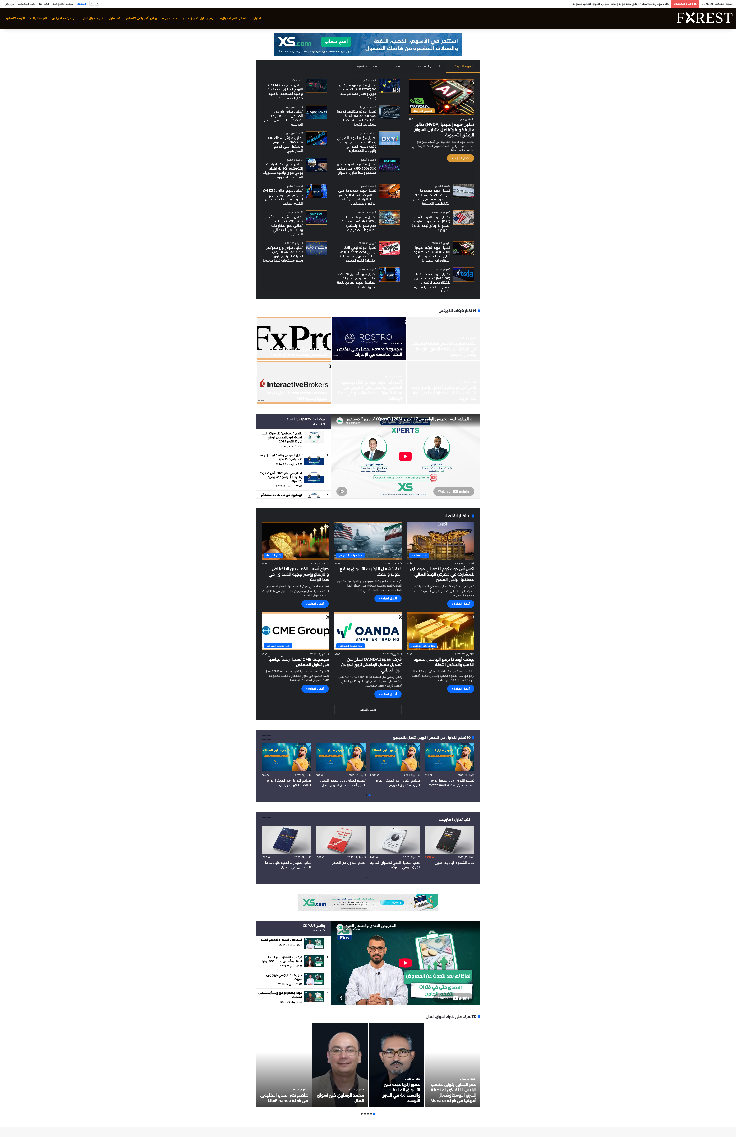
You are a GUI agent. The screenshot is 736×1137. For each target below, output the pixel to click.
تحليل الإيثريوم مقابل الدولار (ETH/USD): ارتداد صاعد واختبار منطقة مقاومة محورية (620, 3)
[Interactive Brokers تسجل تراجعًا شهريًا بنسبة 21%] (294, 382)
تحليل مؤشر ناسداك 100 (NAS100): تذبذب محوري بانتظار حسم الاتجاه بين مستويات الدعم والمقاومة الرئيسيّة (431, 282)
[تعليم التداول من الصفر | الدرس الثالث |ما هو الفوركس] (286, 757)
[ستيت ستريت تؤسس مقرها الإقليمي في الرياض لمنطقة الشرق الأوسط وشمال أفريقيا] (443, 338)
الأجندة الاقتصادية (15, 18)
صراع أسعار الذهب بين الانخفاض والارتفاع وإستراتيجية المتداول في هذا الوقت (299, 574)
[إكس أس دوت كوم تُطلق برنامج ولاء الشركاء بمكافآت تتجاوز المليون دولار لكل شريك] (443, 382)
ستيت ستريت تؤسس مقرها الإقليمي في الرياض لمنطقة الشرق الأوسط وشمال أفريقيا (443, 349)
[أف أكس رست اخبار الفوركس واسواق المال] (704, 18)
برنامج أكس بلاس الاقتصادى (141, 18)
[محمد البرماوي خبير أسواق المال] (340, 1065)
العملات (398, 66)
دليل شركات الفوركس (64, 18)
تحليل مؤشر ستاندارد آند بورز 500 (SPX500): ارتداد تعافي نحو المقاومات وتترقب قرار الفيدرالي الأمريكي (283, 225)
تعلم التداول (171, 18)
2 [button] (366, 795)
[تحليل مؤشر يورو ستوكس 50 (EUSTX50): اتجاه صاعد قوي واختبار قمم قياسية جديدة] (389, 86)
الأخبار (257, 18)
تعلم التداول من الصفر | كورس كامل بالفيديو (430, 737)
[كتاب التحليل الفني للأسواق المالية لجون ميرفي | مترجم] (395, 840)
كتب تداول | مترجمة (455, 819)
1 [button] (369, 795)
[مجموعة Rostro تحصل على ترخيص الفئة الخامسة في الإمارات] (369, 338)
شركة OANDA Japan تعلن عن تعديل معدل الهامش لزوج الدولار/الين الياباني (371, 664)
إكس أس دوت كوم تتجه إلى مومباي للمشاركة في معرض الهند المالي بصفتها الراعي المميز (442, 574)
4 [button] (365, 1114)
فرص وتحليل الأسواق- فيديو (199, 18)
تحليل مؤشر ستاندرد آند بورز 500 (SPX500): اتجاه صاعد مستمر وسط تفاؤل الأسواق (356, 169)
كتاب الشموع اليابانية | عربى (454, 863)
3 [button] (368, 1114)
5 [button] (362, 1114)
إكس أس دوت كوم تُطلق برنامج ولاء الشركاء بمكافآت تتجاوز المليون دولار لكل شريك (443, 393)
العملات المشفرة (369, 66)
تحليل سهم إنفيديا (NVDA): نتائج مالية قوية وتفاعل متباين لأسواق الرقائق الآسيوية (444, 129)
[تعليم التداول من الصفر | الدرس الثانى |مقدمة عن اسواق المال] (341, 757)
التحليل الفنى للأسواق (234, 18)
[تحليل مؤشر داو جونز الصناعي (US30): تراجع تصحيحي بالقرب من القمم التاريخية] (316, 112)
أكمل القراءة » (460, 158)
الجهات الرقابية (38, 18)
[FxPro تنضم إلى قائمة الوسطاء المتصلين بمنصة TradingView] (294, 338)
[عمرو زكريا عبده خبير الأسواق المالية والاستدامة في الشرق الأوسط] (396, 1065)
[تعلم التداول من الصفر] (341, 840)
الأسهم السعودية (428, 66)
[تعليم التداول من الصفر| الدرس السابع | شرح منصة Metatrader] (449, 757)
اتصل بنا (44, 3)
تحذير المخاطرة (26, 3)
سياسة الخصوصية (63, 3)
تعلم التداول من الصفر (349, 863)
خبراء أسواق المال (93, 18)
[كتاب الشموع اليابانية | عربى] (449, 840)
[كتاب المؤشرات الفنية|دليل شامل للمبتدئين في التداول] (286, 840)
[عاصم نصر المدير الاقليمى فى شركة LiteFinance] (284, 1065)
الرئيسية (81, 3)
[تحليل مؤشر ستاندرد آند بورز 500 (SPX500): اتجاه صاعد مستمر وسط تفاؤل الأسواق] (389, 165)
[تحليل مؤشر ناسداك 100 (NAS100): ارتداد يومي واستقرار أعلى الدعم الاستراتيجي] (316, 138)
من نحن (9, 3)
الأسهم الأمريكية (463, 66)
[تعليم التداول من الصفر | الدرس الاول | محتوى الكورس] (395, 757)
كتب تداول (114, 18)
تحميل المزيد (368, 709)
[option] (368, 361)
